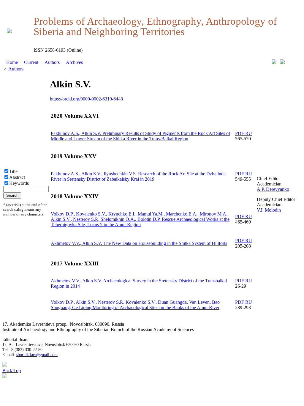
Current (31, 62)
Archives (74, 62)
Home (12, 62)
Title (13, 171)
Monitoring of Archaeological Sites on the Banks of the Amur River (135, 305)
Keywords (19, 183)
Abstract (17, 177)
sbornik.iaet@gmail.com (37, 354)
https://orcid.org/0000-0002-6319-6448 (86, 98)
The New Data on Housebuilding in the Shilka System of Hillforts (139, 243)
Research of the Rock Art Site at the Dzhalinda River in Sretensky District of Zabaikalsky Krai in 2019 (138, 176)
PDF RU (243, 133)
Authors (52, 62)
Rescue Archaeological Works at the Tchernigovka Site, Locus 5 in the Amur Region (140, 219)
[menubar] (44, 62)
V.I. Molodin (269, 210)
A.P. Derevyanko (273, 189)
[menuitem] (12, 62)
